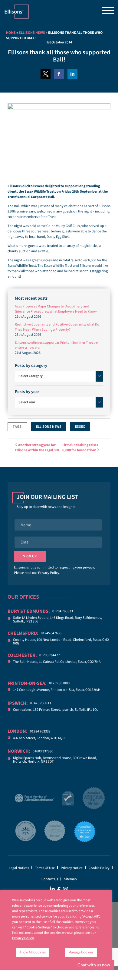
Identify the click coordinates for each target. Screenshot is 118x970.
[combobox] (59, 376)
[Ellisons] (17, 11)
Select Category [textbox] (30, 376)
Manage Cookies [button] (80, 952)
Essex (80, 426)
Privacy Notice (72, 868)
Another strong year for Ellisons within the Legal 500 (37, 447)
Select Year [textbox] (26, 402)
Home (11, 32)
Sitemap (70, 879)
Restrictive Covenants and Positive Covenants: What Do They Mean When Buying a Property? (57, 327)
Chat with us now (93, 965)
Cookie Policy (99, 868)
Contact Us (49, 879)
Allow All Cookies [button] (32, 952)
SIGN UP (30, 556)
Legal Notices (19, 868)
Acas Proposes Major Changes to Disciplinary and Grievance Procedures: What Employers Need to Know (56, 309)
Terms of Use (45, 868)
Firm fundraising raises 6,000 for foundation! (80, 447)
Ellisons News (32, 32)
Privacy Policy (48, 572)
